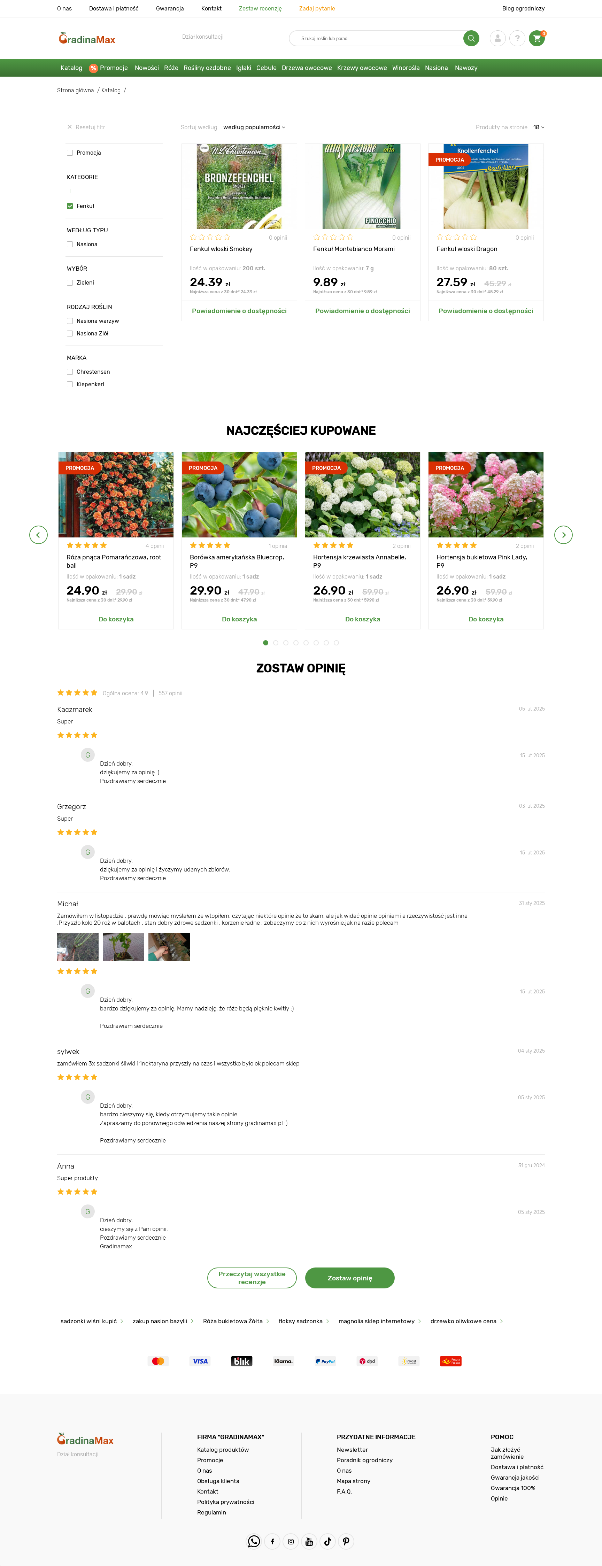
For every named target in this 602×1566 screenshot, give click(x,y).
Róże (171, 68)
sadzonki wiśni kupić (89, 1321)
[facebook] (272, 1541)
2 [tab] (275, 642)
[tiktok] (327, 1541)
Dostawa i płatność (114, 8)
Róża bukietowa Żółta (233, 1321)
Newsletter (352, 1449)
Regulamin (211, 1512)
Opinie (499, 1498)
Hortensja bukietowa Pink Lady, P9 (482, 560)
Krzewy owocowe (362, 68)
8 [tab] (336, 642)
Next (563, 535)
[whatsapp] (254, 1541)
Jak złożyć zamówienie (507, 1453)
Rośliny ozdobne (207, 68)
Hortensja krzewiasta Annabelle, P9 (359, 560)
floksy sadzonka (301, 1321)
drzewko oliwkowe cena (463, 1321)
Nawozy (466, 68)
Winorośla (406, 68)
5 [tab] (306, 642)
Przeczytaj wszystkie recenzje (252, 1278)
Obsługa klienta (218, 1481)
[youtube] (309, 1541)
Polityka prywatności (225, 1501)
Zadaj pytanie (317, 8)
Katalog (72, 68)
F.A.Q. (344, 1491)
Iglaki (243, 68)
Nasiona (436, 68)
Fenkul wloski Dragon (467, 249)
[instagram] (291, 1541)
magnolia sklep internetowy (377, 1321)
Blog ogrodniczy (523, 8)
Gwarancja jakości (515, 1477)
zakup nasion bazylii (160, 1321)
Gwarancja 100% (513, 1487)
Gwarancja (170, 8)
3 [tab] (285, 642)
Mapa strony (353, 1481)
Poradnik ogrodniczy (365, 1460)
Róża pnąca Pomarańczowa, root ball (114, 560)
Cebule (266, 68)
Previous (38, 535)
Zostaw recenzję (260, 8)
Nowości (147, 68)
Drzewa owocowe (307, 68)
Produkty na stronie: (502, 127)
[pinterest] (346, 1541)
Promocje (114, 68)
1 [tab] (265, 642)
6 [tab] (316, 642)
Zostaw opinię (350, 1278)
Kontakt (211, 8)
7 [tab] (326, 642)
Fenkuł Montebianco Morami (354, 249)
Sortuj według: (200, 127)
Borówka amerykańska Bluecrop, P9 (237, 560)
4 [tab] (296, 642)
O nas (64, 8)
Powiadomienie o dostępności (239, 311)
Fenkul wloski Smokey (221, 249)
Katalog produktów (223, 1449)
